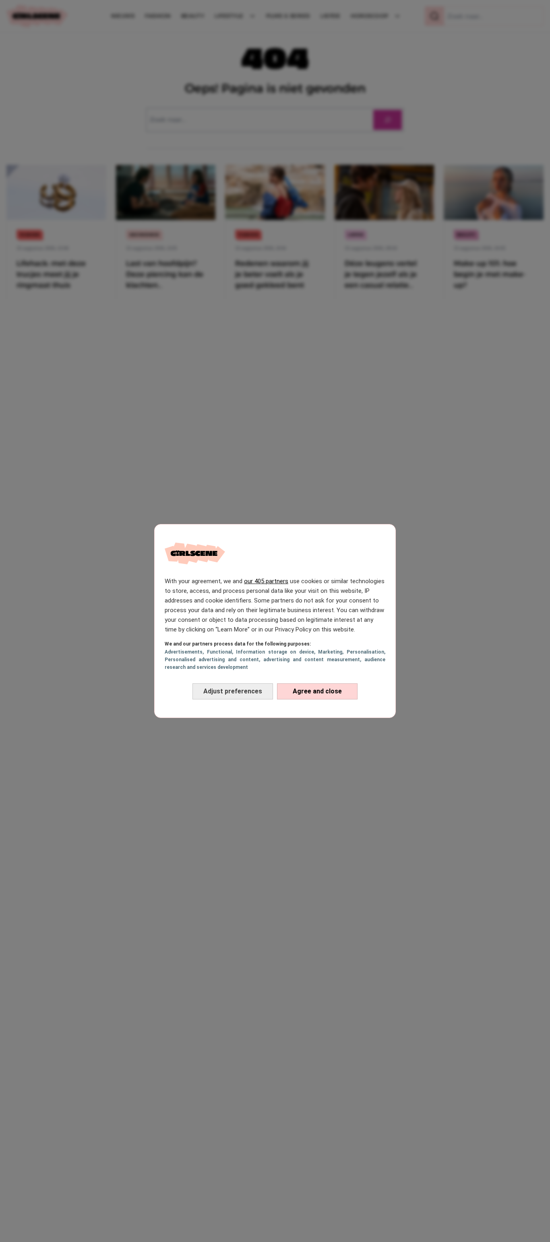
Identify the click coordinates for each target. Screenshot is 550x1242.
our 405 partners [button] (266, 581)
